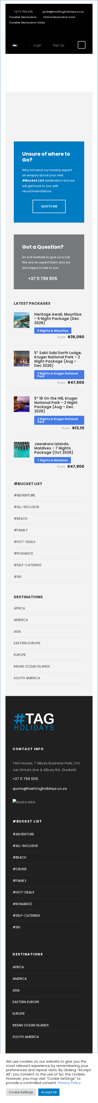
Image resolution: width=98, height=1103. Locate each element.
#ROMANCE (23, 553)
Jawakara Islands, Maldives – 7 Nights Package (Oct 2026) (53, 448)
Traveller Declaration (23, 17)
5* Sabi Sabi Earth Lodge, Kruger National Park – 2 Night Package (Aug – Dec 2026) (58, 359)
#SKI (17, 576)
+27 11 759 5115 (42, 278)
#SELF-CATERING (27, 565)
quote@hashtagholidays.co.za (63, 12)
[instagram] (35, 28)
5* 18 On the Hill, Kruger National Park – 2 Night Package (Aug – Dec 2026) (56, 405)
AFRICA (19, 608)
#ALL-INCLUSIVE (26, 507)
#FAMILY (21, 530)
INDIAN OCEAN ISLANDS (32, 666)
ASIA (17, 631)
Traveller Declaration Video (27, 22)
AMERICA (21, 619)
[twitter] (28, 28)
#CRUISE (20, 869)
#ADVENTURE (24, 495)
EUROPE (20, 654)
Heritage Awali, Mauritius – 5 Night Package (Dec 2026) (58, 318)
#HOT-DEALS (24, 541)
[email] (14, 28)
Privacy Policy (69, 1082)
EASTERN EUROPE (27, 643)
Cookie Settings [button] (21, 1092)
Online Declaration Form (59, 17)
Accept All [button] (49, 1092)
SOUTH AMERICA (27, 678)
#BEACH (20, 518)
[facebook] (21, 28)
